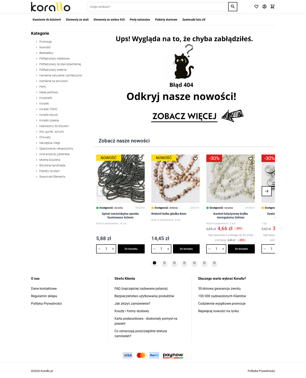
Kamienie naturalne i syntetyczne (60, 75)
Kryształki (45, 98)
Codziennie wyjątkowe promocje (221, 304)
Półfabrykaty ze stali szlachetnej (60, 64)
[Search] (232, 6)
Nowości (45, 47)
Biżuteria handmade (52, 165)
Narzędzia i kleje (49, 143)
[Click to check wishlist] (256, 6)
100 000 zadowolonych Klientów (222, 296)
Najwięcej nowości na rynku (218, 311)
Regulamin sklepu (44, 296)
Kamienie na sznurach (53, 81)
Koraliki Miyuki (48, 114)
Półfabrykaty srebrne (53, 69)
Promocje (45, 41)
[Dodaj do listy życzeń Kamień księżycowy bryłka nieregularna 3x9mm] (250, 158)
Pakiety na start (49, 171)
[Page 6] (204, 262)
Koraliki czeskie (49, 120)
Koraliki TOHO (48, 109)
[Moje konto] (264, 6)
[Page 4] (184, 262)
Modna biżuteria (49, 159)
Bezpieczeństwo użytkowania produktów (144, 296)
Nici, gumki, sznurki (51, 131)
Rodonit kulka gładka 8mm (168, 213)
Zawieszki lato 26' (194, 19)
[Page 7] (214, 262)
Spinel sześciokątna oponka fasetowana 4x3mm (120, 215)
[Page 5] (194, 262)
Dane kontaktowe (44, 289)
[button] (102, 191)
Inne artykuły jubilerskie (54, 154)
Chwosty (45, 137)
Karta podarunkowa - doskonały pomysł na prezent (145, 321)
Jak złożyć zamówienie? (132, 304)
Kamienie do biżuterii (47, 19)
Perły (42, 86)
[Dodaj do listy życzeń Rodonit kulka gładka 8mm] (195, 158)
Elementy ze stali (77, 19)
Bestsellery (46, 53)
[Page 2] (164, 262)
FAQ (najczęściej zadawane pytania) (141, 289)
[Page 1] (154, 262)
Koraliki (44, 103)
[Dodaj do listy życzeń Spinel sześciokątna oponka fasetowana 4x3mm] (140, 158)
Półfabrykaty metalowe (54, 58)
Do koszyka (131, 248)
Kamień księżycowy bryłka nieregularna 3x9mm (230, 215)
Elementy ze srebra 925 (109, 19)
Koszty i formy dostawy (131, 311)
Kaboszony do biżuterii (54, 126)
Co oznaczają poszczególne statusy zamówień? (140, 333)
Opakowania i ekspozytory (56, 148)
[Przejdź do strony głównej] (50, 7)
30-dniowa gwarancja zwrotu (219, 289)
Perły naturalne (140, 19)
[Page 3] (174, 262)
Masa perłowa (48, 92)
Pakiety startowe (166, 19)
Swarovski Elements (52, 176)
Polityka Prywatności (46, 304)
